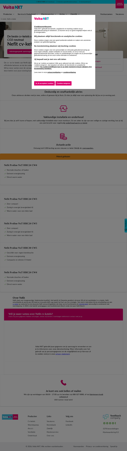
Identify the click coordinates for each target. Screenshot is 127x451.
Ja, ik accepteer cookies (44, 83)
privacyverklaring (54, 72)
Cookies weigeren (63, 83)
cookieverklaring (69, 72)
